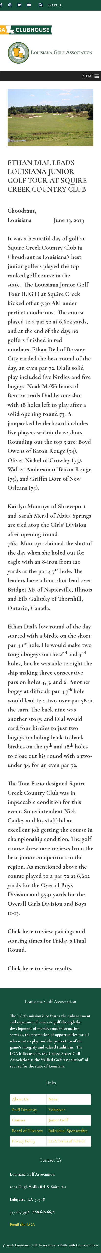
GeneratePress (87, 1245)
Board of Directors (27, 1130)
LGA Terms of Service (67, 1141)
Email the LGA (22, 1224)
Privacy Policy (23, 1141)
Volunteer (57, 1109)
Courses (18, 1120)
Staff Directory (24, 1109)
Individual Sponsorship (68, 1130)
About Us (20, 1099)
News (53, 1099)
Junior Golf (58, 1120)
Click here (20, 931)
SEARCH (54, 5)
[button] (87, 76)
